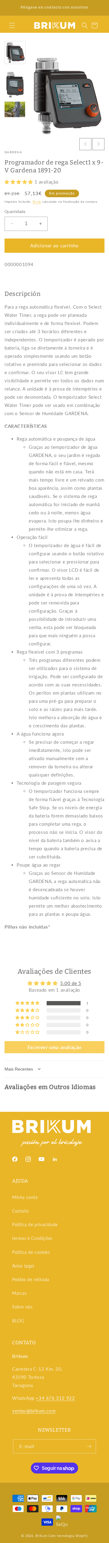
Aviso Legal (23, 1265)
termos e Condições (32, 1238)
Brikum (41, 1536)
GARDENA (13, 152)
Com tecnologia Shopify (68, 1536)
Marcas (19, 1293)
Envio (37, 201)
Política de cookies (31, 1252)
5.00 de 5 (70, 983)
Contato (20, 1210)
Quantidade (15, 211)
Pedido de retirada (30, 1279)
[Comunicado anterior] (11, 8)
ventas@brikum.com (33, 1410)
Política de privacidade (35, 1224)
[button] (12, 25)
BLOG (18, 1320)
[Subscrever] (89, 1446)
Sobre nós (22, 1306)
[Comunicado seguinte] (97, 8)
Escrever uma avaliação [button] (54, 1047)
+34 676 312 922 (55, 1398)
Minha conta (25, 1197)
